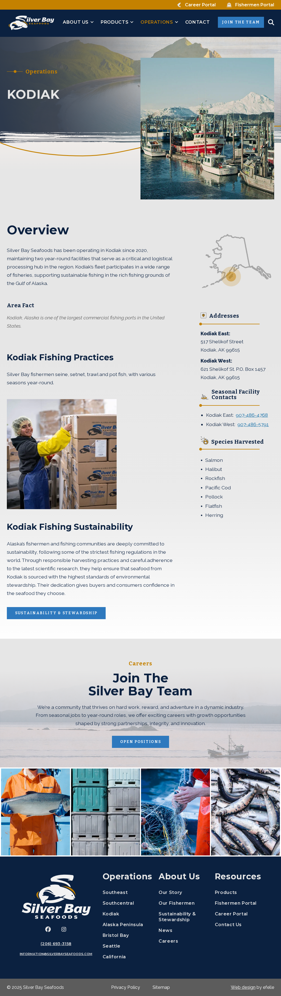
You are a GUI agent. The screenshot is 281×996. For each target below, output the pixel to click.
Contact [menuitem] (197, 22)
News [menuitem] (166, 930)
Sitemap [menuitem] (161, 987)
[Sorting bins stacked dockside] (105, 812)
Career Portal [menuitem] (239, 914)
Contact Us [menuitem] (228, 924)
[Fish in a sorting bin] (245, 812)
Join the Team (243, 22)
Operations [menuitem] (156, 22)
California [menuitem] (114, 956)
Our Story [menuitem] (170, 892)
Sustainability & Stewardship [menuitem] (177, 916)
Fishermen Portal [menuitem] (239, 903)
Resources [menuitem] (238, 876)
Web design (243, 987)
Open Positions (144, 741)
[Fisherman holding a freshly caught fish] (36, 812)
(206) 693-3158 (56, 943)
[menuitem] (196, 5)
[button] (271, 22)
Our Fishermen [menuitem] (177, 903)
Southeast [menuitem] (115, 892)
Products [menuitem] (114, 22)
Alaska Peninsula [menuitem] (123, 924)
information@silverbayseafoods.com (56, 954)
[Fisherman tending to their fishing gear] (175, 812)
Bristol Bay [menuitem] (116, 935)
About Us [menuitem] (76, 22)
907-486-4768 (252, 415)
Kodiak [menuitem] (111, 914)
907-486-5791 (253, 424)
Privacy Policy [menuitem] (125, 987)
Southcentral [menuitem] (118, 903)
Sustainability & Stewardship (56, 613)
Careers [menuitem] (183, 941)
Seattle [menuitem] (111, 946)
